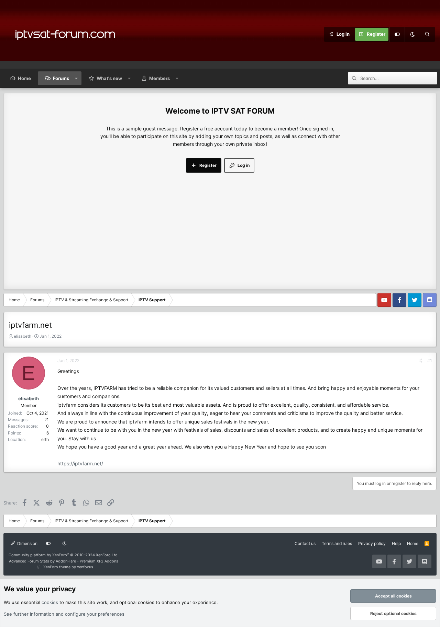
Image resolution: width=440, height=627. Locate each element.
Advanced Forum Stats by (63, 561)
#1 (429, 360)
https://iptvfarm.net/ (80, 463)
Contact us (305, 543)
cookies (50, 602)
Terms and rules (337, 543)
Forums (61, 78)
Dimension (26, 543)
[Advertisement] (220, 224)
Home (24, 78)
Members (159, 78)
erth (45, 439)
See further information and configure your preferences (64, 614)
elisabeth (22, 336)
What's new (109, 78)
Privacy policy (372, 543)
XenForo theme (56, 567)
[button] (76, 78)
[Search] (427, 34)
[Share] (420, 360)
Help (396, 543)
